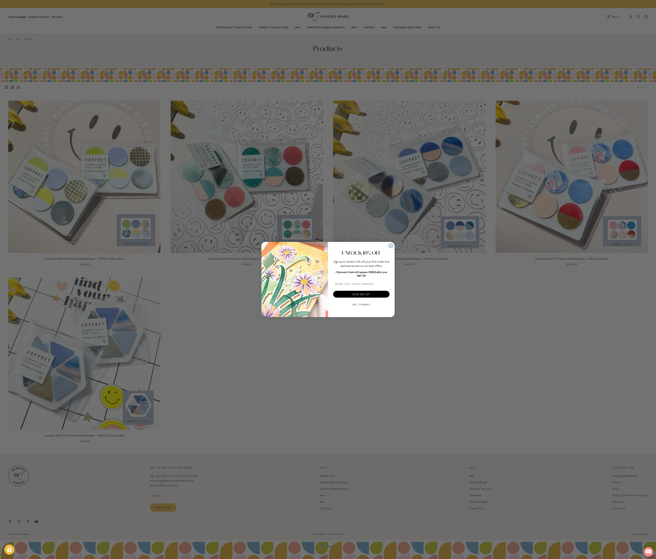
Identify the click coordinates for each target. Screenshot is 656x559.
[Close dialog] (391, 246)
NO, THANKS (361, 304)
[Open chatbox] (648, 552)
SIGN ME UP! (361, 294)
